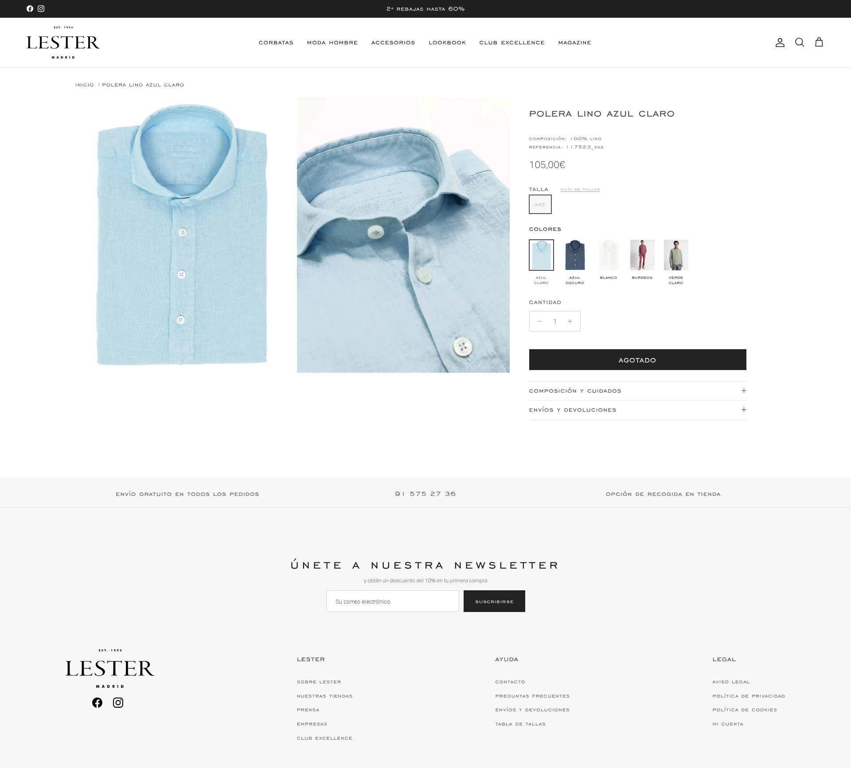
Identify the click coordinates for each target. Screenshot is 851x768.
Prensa (308, 709)
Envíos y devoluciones (573, 409)
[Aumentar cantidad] (572, 321)
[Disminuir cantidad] (537, 321)
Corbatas (276, 42)
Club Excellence (512, 42)
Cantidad (545, 302)
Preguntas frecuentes (533, 695)
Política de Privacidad (749, 695)
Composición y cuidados (575, 390)
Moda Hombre (332, 42)
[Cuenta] (778, 42)
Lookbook (447, 42)
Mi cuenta (728, 723)
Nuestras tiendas (325, 695)
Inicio (84, 84)
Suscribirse (494, 601)
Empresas (312, 723)
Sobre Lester (319, 681)
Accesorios (393, 42)
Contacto (511, 681)
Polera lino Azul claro (143, 84)
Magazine (574, 42)
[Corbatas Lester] (63, 42)
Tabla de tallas (521, 723)
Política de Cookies (745, 709)
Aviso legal (731, 681)
